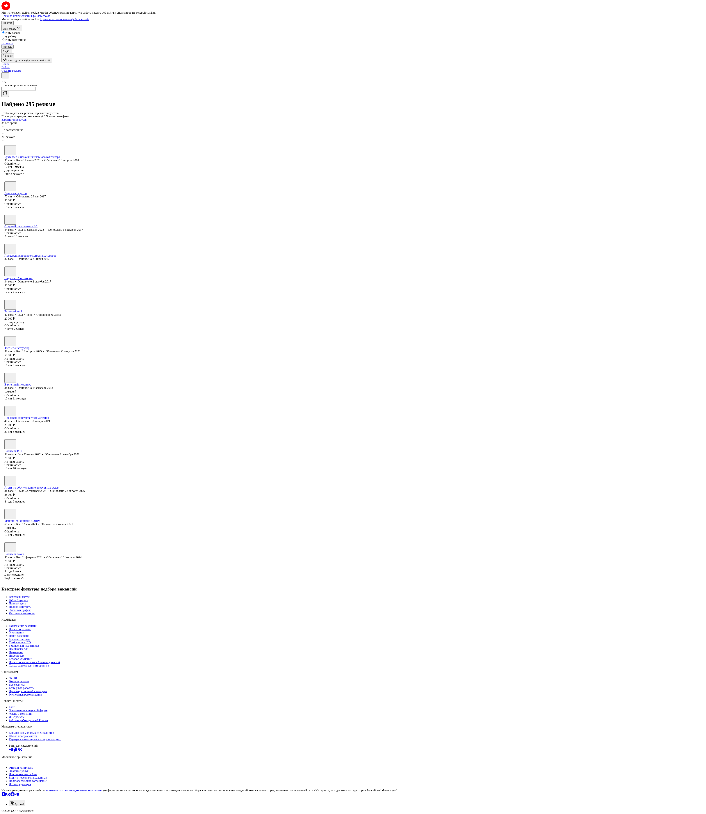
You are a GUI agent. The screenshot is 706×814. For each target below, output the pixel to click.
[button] (5, 64)
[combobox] (18, 89)
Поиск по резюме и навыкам (19, 85)
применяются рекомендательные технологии (74, 790)
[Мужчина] (10, 186)
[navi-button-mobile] (5, 75)
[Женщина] (10, 150)
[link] (7, 55)
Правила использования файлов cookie (64, 19)
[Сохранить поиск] (5, 94)
